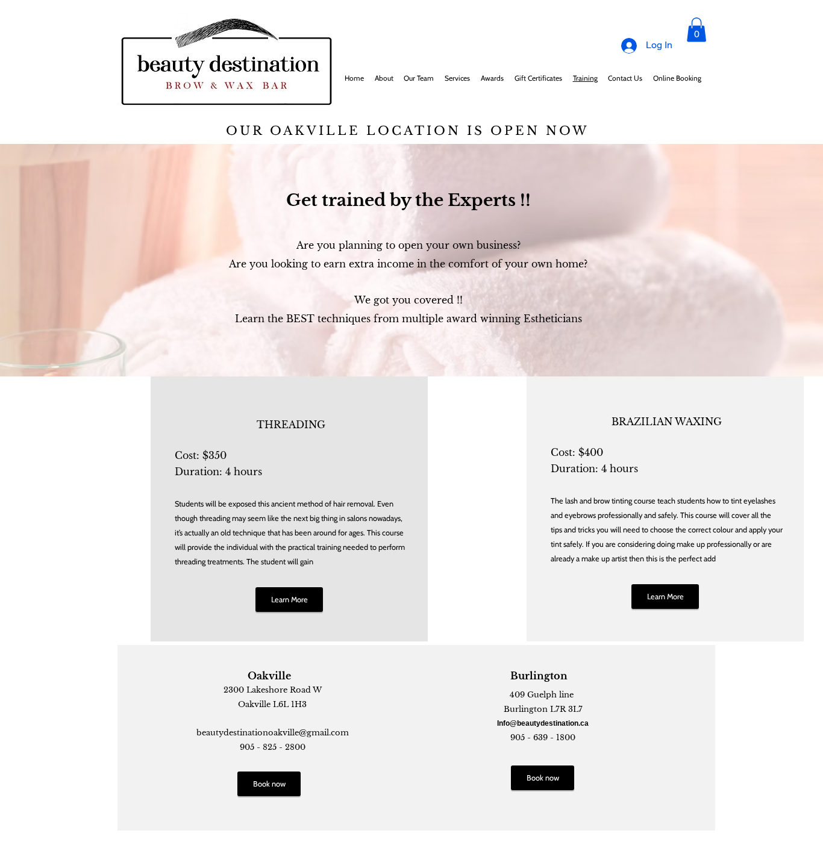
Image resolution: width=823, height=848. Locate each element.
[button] (696, 29)
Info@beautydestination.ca (543, 723)
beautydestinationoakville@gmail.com (272, 732)
